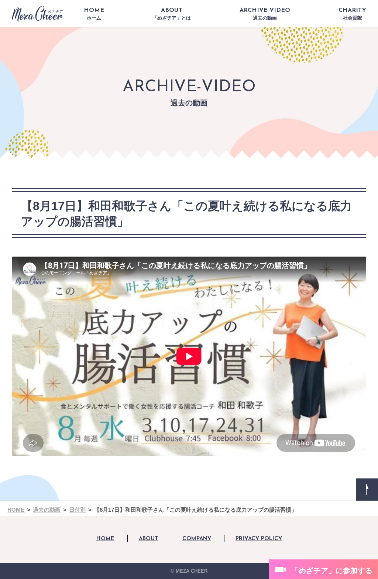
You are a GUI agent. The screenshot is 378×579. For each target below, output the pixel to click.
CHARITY (352, 14)
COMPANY (196, 539)
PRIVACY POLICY (259, 539)
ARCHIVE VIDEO (265, 14)
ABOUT (171, 14)
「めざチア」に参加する (331, 570)
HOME (94, 14)
